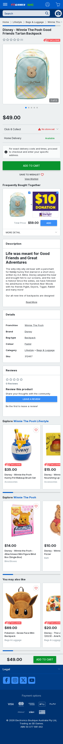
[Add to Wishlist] (36, 430)
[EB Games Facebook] (6, 680)
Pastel (28, 344)
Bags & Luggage (35, 22)
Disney (28, 331)
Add (48, 223)
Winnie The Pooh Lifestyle (31, 421)
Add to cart (31, 165)
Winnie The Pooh (34, 325)
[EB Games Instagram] (14, 680)
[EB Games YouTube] (31, 680)
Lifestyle (17, 22)
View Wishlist (31, 179)
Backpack (30, 337)
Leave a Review (31, 399)
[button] (26, 107)
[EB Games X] (23, 680)
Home (6, 22)
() (21, 39)
